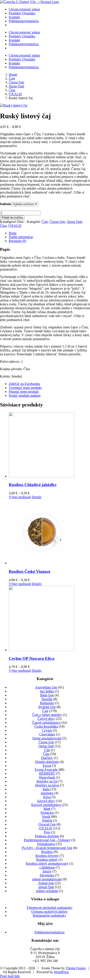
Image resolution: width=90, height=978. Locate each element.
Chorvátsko (47, 734)
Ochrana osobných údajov (49, 911)
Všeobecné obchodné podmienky (49, 907)
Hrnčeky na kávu (47, 785)
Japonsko (47, 793)
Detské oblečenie (47, 762)
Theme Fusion (76, 968)
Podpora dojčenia (47, 836)
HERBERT (47, 773)
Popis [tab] (12, 233)
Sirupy (47, 871)
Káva (47, 797)
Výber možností (20, 497)
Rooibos (47, 852)
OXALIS (14, 225)
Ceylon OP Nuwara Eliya (31, 658)
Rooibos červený (47, 856)
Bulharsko (47, 703)
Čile (47, 750)
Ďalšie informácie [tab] (21, 237)
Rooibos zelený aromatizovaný (47, 863)
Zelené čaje (46, 883)
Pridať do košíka (12, 217)
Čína (3, 225)
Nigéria (47, 820)
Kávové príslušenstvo (46, 805)
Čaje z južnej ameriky (47, 715)
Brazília (47, 699)
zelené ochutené (47, 891)
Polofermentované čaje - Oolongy (47, 840)
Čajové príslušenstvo (46, 722)
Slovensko (47, 875)
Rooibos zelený (47, 859)
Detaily (37, 497)
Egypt (47, 765)
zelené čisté (46, 887)
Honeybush (47, 777)
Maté (46, 809)
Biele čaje (47, 695)
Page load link (10, 976)
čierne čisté (74, 222)
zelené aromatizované (47, 879)
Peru (47, 832)
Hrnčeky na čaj (46, 781)
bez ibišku (47, 691)
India (46, 789)
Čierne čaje (57, 222)
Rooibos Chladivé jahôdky (33, 484)
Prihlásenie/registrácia (49, 932)
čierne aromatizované (47, 738)
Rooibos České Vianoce (29, 571)
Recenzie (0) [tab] (17, 241)
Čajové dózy (46, 719)
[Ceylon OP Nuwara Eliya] (49, 619)
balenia (5, 204)
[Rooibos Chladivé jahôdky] (49, 445)
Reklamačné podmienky (49, 915)
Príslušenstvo (46, 844)
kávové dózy (46, 801)
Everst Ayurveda (46, 769)
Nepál (46, 816)
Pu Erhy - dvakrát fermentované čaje (47, 848)
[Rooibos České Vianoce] (49, 532)
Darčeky (47, 758)
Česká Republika (46, 726)
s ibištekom (47, 867)
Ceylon (47, 730)
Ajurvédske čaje (46, 687)
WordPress (61, 972)
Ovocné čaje (47, 824)
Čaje (45, 222)
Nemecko (47, 812)
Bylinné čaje (47, 707)
